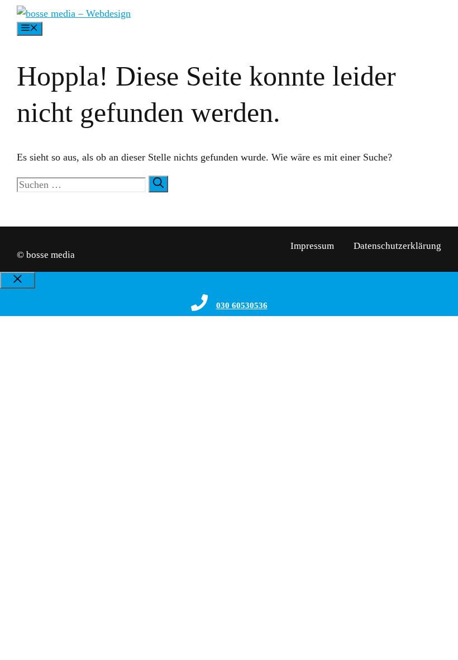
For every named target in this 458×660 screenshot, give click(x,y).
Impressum (312, 246)
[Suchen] (158, 184)
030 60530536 (242, 305)
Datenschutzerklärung (397, 246)
